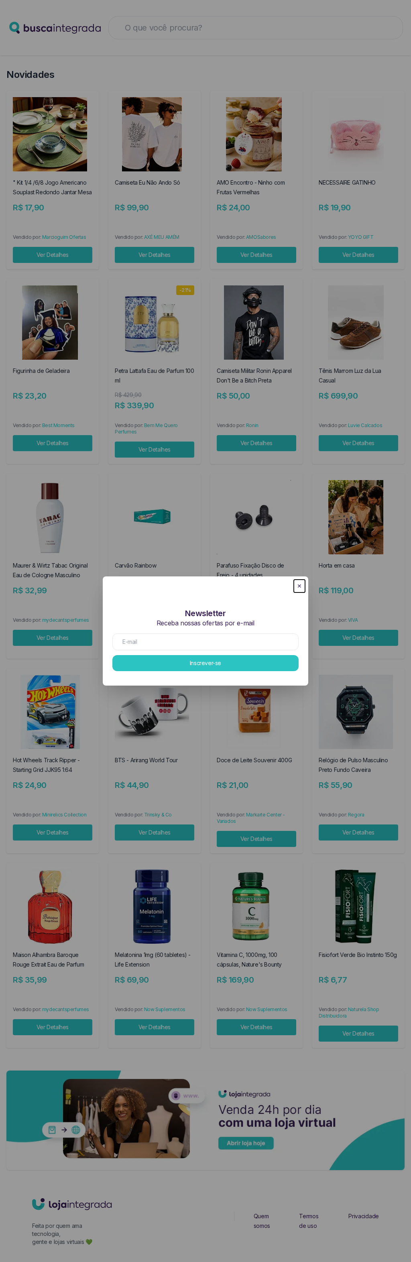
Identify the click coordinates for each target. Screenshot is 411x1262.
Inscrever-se (205, 662)
